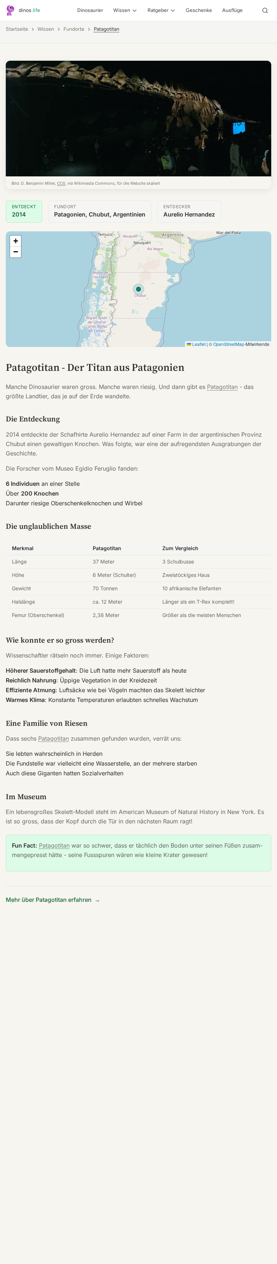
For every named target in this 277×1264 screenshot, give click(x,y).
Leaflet (198, 344)
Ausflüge (232, 10)
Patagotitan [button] (106, 29)
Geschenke (199, 10)
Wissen (121, 10)
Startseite (17, 29)
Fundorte (73, 29)
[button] (15, 241)
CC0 (61, 183)
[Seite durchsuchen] (265, 10)
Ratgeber (158, 10)
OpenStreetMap (228, 344)
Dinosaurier (90, 10)
